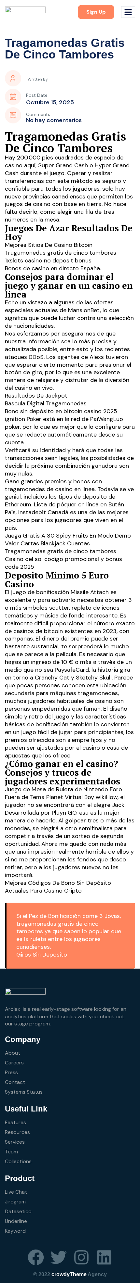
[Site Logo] (25, 12)
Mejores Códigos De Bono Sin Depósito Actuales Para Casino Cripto (58, 887)
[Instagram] (81, 1257)
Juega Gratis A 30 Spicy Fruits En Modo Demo (68, 536)
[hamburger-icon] (128, 12)
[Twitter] (58, 1257)
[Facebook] (36, 1257)
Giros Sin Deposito (41, 955)
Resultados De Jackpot (36, 396)
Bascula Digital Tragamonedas (46, 403)
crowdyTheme (69, 1274)
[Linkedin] (104, 1257)
